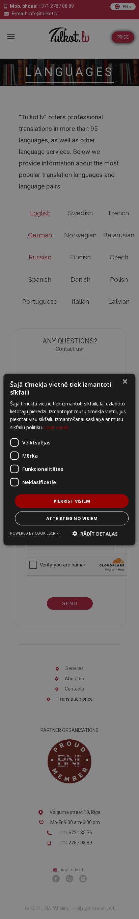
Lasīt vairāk (56, 427)
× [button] (124, 381)
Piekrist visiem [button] (72, 501)
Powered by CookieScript (35, 533)
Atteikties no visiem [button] (72, 518)
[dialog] (69, 459)
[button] (95, 534)
